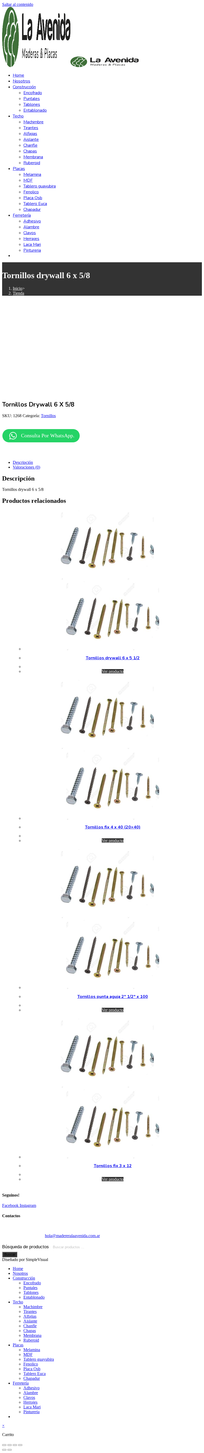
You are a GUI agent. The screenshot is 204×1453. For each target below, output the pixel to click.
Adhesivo (31, 1388)
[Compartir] (15, 1445)
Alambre (30, 1392)
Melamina (31, 1349)
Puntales (30, 1287)
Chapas (29, 1330)
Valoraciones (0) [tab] (26, 467)
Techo (18, 1302)
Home (18, 1268)
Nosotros (20, 1273)
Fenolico (30, 1364)
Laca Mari (32, 1407)
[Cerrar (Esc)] (20, 1445)
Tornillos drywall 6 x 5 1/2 (113, 658)
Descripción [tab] (23, 462)
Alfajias (29, 1316)
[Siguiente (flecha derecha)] (9, 1450)
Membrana (32, 1335)
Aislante (30, 1321)
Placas (18, 1345)
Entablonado (34, 1297)
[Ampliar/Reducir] (4, 1445)
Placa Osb (31, 1369)
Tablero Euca (34, 1373)
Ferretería (21, 1383)
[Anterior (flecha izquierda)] (4, 1450)
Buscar (9, 1254)
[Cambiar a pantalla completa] (9, 1445)
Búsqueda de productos (26, 1246)
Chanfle (30, 1326)
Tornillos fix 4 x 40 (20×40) (113, 827)
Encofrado (32, 1283)
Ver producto (113, 671)
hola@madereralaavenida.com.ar (72, 1235)
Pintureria (31, 1412)
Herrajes (30, 1402)
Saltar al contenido (17, 4)
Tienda (18, 293)
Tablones (31, 1292)
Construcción (24, 1278)
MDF (28, 1354)
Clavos (29, 1397)
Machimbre (32, 1306)
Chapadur (31, 1378)
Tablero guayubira (38, 1359)
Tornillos (48, 415)
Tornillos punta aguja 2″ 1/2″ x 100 (112, 997)
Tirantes (30, 1311)
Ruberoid (31, 1340)
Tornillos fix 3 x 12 (113, 1166)
